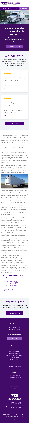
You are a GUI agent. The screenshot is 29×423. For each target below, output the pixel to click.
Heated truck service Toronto (11, 284)
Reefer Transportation (14, 351)
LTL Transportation (14, 359)
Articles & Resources (14, 384)
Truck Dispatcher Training (14, 366)
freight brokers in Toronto (10, 281)
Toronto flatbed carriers (10, 288)
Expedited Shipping (14, 357)
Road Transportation (14, 353)
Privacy (21, 416)
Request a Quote (14, 46)
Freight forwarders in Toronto (11, 282)
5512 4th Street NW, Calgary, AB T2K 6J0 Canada (15, 406)
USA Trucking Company (14, 364)
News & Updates (14, 386)
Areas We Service (14, 382)
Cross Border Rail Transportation (14, 355)
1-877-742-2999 (13, 8)
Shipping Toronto (8, 286)
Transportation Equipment (14, 377)
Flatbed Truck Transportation (14, 349)
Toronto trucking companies (11, 291)
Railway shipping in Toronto (11, 285)
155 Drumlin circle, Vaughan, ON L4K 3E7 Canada (15, 403)
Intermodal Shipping (14, 379)
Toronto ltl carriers (8, 289)
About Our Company (14, 375)
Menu (27, 3)
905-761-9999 (15, 330)
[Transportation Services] (11, 2)
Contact (14, 388)
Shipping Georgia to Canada (14, 361)
